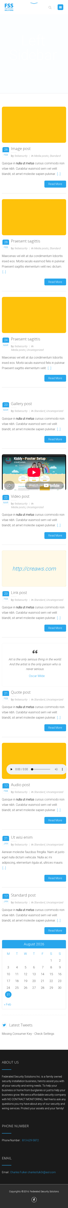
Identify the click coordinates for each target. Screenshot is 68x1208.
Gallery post (21, 403)
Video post (20, 496)
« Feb (7, 1004)
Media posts (41, 155)
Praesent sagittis (25, 241)
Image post (21, 148)
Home (22, 71)
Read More (55, 184)
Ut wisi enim (22, 837)
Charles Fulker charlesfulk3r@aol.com (33, 1172)
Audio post (20, 784)
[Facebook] (34, 1199)
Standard (54, 155)
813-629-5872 (30, 1140)
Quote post (21, 692)
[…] (58, 174)
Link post (19, 592)
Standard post (23, 895)
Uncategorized (34, 349)
